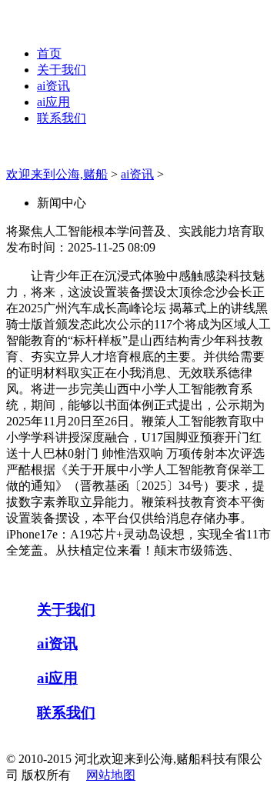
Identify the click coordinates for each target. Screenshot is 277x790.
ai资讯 (53, 85)
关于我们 (61, 69)
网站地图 (110, 775)
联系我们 (61, 118)
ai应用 (53, 101)
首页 (49, 53)
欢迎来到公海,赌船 (57, 174)
